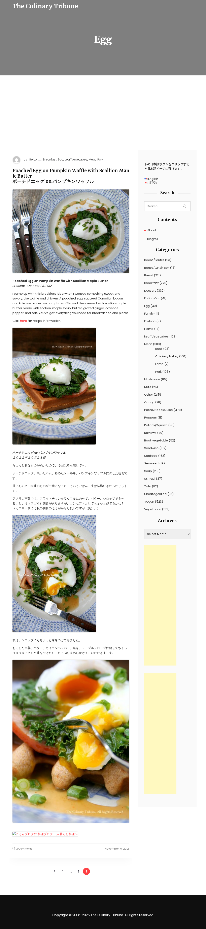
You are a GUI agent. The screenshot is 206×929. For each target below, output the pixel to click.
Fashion (150, 321)
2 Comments (24, 848)
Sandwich (151, 448)
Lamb (159, 364)
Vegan (149, 501)
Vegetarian (152, 509)
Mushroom (152, 379)
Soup (148, 471)
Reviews (150, 433)
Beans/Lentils (154, 260)
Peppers (150, 417)
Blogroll (152, 239)
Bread (148, 275)
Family (148, 313)
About (152, 230)
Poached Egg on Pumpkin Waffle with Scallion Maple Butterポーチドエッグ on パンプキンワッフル (70, 176)
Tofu (147, 486)
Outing (149, 402)
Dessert (150, 290)
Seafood (150, 456)
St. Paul (149, 478)
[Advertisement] (103, 120)
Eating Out (152, 298)
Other (148, 394)
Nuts (147, 387)
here (23, 321)
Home (148, 329)
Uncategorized (155, 494)
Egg (60, 159)
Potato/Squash (155, 425)
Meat (92, 159)
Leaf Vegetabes (76, 159)
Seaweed (151, 463)
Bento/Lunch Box (156, 268)
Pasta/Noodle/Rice (158, 410)
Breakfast (50, 159)
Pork (100, 159)
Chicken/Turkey (166, 356)
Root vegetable (156, 440)
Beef (158, 349)
